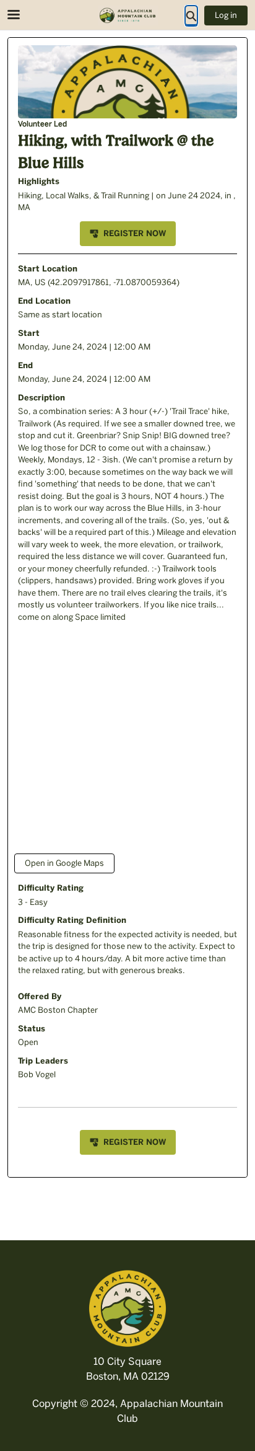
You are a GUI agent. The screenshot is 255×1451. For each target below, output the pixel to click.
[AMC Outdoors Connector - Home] (127, 15)
